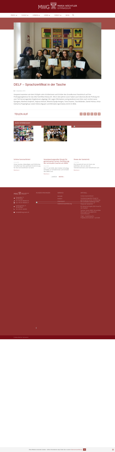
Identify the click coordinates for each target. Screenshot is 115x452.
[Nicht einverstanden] (113, 450)
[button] (81, 114)
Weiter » (61, 177)
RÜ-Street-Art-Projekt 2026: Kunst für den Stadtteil (91, 207)
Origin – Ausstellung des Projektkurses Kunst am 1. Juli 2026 (90, 217)
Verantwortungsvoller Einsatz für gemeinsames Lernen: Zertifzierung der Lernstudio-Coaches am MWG (56, 161)
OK (84, 449)
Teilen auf (21, 114)
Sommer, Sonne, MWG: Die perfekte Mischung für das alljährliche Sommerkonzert (91, 212)
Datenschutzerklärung (76, 449)
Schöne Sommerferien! (22, 159)
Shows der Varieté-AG (81, 159)
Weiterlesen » (17, 170)
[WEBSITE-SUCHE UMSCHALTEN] (73, 15)
